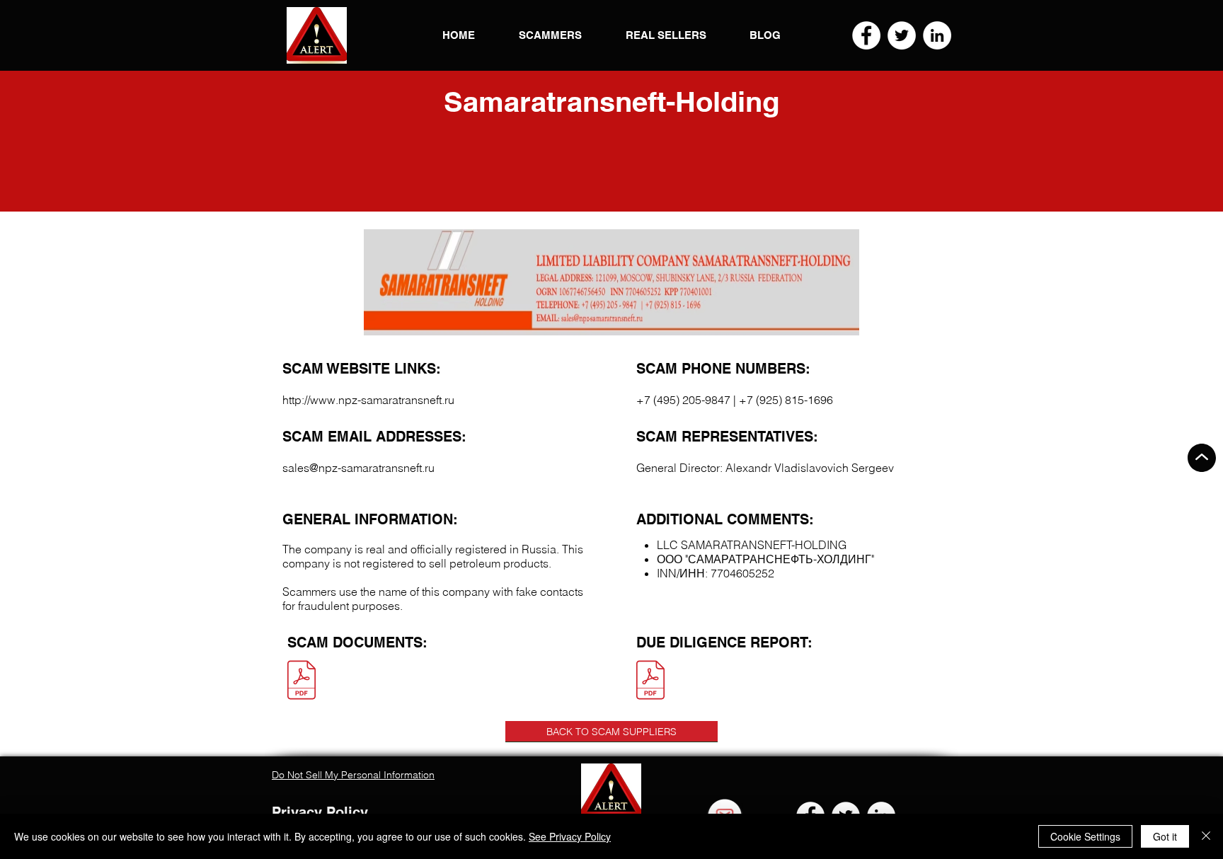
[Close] (1206, 836)
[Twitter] (902, 35)
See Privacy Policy (570, 836)
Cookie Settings (1085, 836)
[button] (317, 35)
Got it (1165, 836)
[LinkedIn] (937, 35)
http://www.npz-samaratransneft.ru (368, 400)
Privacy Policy (320, 812)
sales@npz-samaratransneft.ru (358, 468)
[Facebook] (866, 35)
